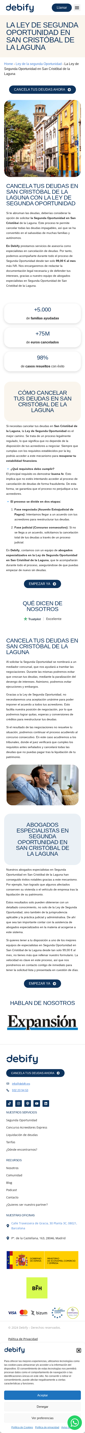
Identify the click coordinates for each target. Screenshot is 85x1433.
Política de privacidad (47, 1427)
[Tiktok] (9, 1103)
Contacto (12, 1197)
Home (8, 64)
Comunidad (14, 1175)
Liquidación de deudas (22, 1135)
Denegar (42, 1406)
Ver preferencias (43, 1418)
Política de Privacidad (23, 1339)
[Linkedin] (45, 1103)
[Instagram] (18, 1103)
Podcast (11, 1190)
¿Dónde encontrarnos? (21, 1149)
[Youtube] (36, 1103)
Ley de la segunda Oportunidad (39, 64)
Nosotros (12, 1168)
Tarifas (10, 1142)
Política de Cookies (22, 1427)
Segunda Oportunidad (21, 1120)
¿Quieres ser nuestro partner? (27, 1205)
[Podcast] (27, 1103)
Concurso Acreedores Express (26, 1127)
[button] (79, 1350)
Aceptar (42, 1395)
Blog (9, 1183)
